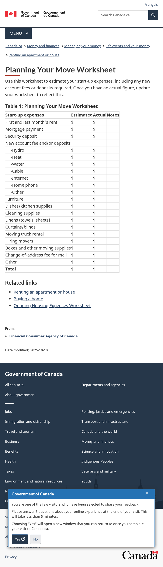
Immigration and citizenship (27, 421)
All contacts (14, 385)
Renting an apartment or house (34, 55)
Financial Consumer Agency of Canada (43, 335)
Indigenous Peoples (97, 461)
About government (20, 394)
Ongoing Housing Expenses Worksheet (52, 305)
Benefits (11, 451)
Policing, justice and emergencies (108, 411)
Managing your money (82, 46)
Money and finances (43, 46)
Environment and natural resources (33, 481)
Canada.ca (14, 46)
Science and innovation (100, 451)
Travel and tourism (20, 431)
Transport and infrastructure (105, 421)
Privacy (11, 557)
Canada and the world (99, 431)
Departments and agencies (103, 385)
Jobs (8, 411)
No (37, 540)
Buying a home (28, 299)
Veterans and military (99, 471)
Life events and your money (128, 46)
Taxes (9, 471)
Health (10, 461)
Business (12, 441)
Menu (16, 33)
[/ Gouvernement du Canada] (35, 13)
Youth (86, 481)
